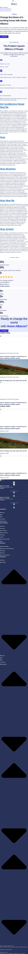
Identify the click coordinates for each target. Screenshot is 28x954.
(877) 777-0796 (4, 486)
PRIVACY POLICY (4, 952)
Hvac (2, 137)
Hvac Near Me (7, 200)
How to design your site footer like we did (13, 451)
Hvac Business (8, 168)
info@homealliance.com (6, 487)
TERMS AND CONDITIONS (6, 949)
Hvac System (7, 229)
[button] (14, 4)
